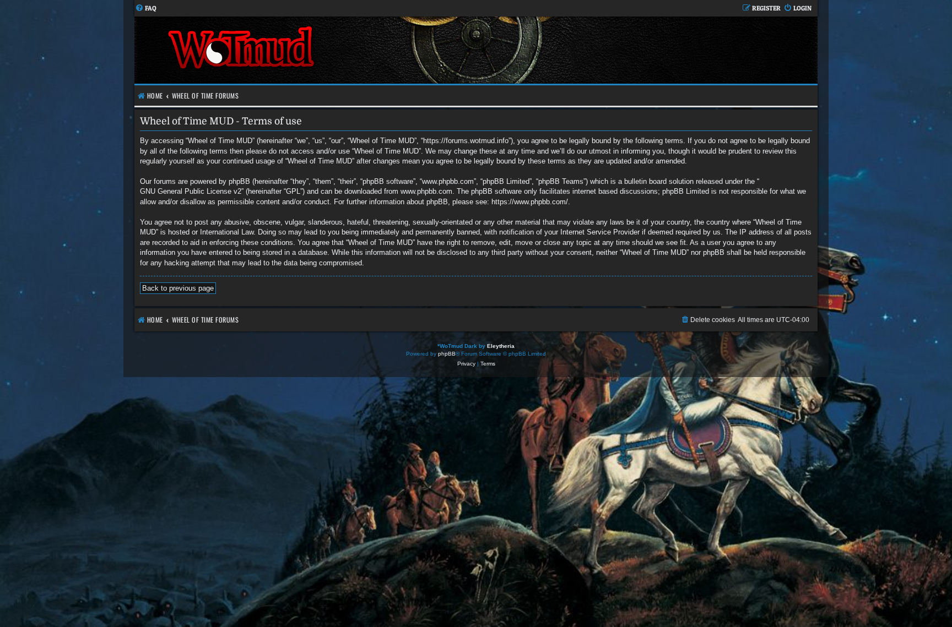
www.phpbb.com (426, 191)
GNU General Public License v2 (190, 191)
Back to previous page (178, 288)
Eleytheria (501, 346)
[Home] (305, 50)
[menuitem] (145, 8)
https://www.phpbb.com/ (529, 202)
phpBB (447, 354)
